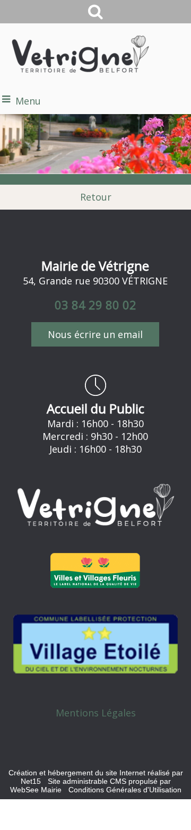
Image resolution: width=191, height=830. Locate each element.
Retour (95, 197)
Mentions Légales (96, 712)
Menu (28, 100)
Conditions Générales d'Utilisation (124, 789)
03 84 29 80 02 (95, 305)
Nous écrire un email (95, 334)
